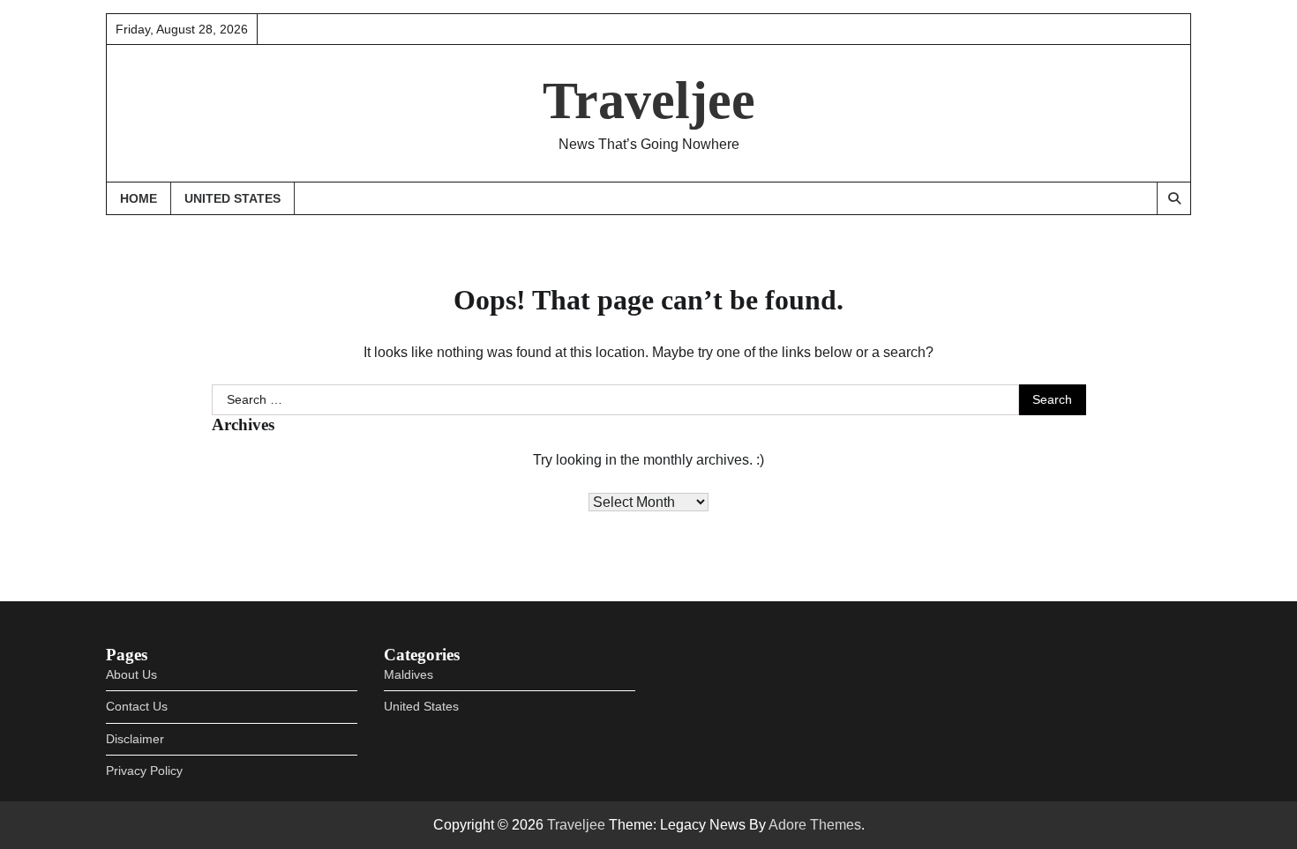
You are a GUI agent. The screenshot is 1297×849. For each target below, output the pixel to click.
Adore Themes (814, 824)
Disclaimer (135, 739)
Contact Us (137, 706)
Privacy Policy (144, 770)
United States (232, 198)
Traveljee (649, 100)
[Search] (1173, 198)
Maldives (408, 674)
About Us (131, 674)
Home (138, 198)
